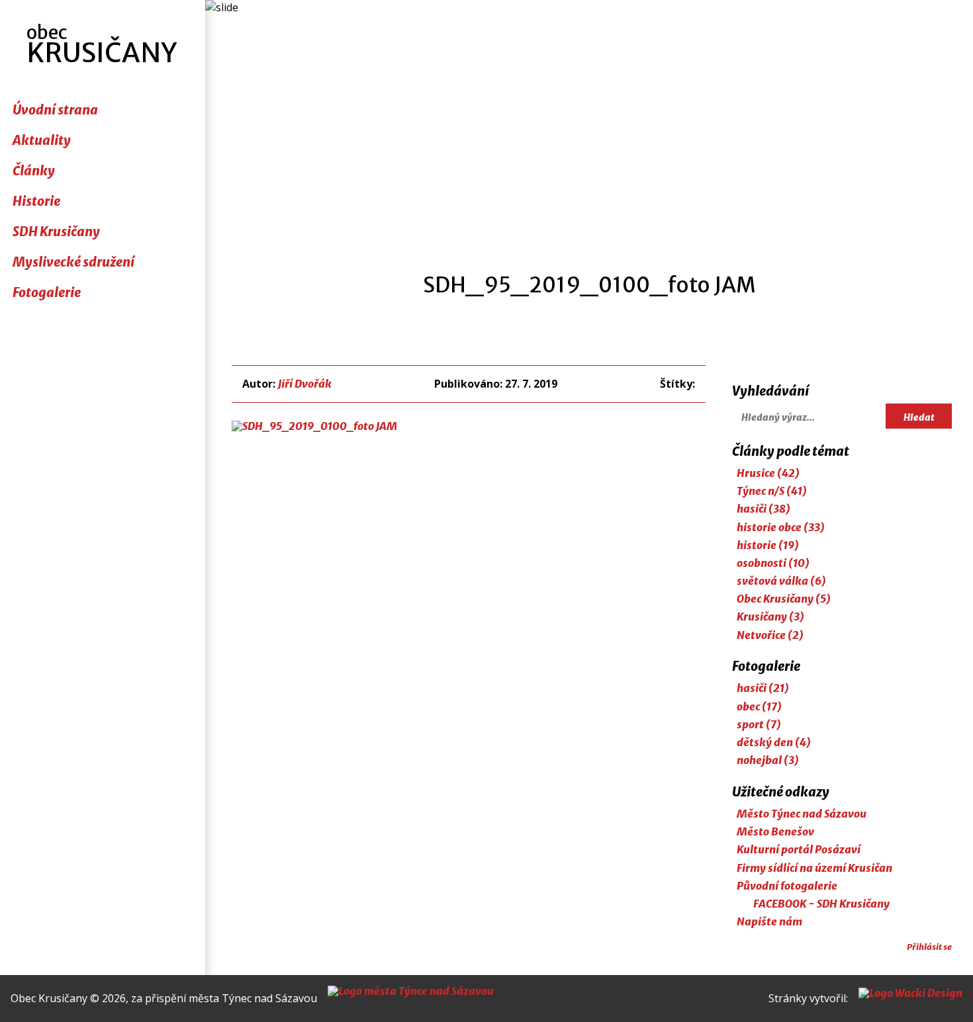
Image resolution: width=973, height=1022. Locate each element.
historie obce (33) (781, 527)
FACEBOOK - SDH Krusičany (821, 903)
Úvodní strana (55, 110)
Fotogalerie (47, 292)
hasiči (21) (763, 688)
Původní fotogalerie (787, 885)
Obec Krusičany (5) (784, 598)
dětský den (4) (774, 742)
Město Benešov (775, 831)
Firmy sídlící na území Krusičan (814, 867)
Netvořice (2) (770, 635)
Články (34, 171)
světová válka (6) (781, 580)
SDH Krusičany (56, 231)
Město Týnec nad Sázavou (801, 813)
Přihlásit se (929, 946)
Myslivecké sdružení (73, 262)
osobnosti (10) (773, 563)
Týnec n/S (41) (772, 490)
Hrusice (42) (768, 473)
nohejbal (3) (768, 760)
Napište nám (769, 921)
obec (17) (759, 706)
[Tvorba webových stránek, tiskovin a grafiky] (910, 998)
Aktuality (42, 140)
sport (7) (759, 724)
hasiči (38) (763, 508)
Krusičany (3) (770, 616)
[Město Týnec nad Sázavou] (411, 998)
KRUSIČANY (101, 45)
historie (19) (768, 545)
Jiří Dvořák (305, 383)
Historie (36, 201)
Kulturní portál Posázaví (798, 849)
